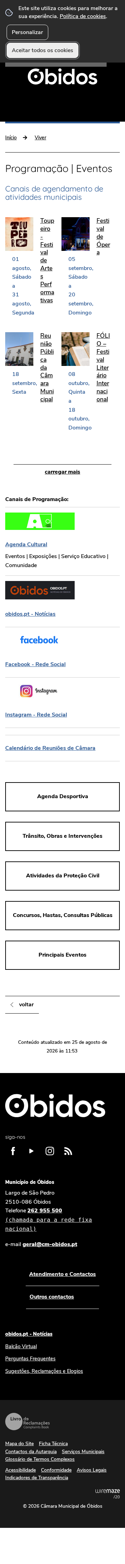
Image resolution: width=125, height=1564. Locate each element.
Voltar (26, 1004)
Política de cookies (83, 16)
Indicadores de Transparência (36, 1477)
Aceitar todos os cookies (42, 50)
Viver (40, 137)
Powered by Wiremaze (107, 1494)
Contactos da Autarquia (31, 1451)
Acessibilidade (20, 1470)
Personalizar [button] (27, 32)
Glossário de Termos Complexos (40, 1459)
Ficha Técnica (53, 1443)
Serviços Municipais (83, 1451)
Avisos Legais (92, 1470)
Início (11, 137)
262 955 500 (48, 1219)
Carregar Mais (62, 472)
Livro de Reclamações (27, 1421)
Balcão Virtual (21, 1346)
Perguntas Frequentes (30, 1358)
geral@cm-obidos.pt (50, 1244)
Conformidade (56, 1470)
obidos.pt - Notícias (28, 1333)
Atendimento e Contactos (62, 1274)
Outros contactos (52, 1297)
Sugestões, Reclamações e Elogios (44, 1371)
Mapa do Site (19, 1443)
